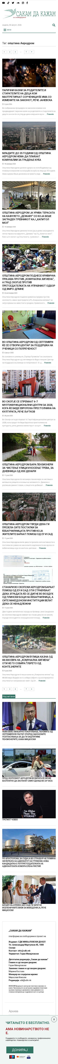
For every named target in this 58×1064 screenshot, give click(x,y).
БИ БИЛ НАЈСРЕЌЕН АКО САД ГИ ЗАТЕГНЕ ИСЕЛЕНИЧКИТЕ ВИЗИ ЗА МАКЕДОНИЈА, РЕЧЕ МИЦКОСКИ (24, 907)
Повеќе (50, 114)
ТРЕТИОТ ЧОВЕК (10, 819)
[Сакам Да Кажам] (29, 20)
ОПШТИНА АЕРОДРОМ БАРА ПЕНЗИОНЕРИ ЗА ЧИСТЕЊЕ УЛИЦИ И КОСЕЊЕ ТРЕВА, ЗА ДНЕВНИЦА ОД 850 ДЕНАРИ (28, 468)
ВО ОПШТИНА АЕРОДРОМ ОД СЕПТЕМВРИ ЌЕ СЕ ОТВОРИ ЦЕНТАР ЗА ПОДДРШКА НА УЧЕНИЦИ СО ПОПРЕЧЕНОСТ (27, 345)
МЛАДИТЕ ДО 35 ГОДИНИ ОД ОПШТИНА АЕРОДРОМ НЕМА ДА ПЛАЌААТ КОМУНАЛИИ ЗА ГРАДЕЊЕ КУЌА (26, 156)
